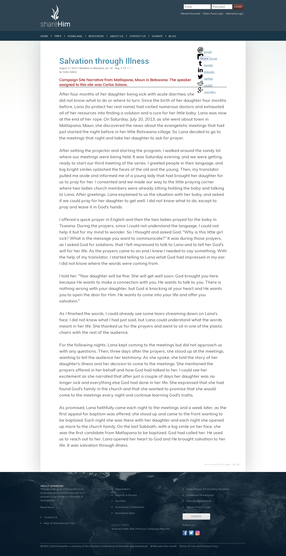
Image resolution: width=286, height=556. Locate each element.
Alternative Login (234, 13)
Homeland (75, 36)
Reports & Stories (126, 495)
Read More (47, 507)
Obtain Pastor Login (212, 13)
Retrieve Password (190, 13)
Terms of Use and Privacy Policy (198, 546)
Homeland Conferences (129, 507)
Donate (157, 36)
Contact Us (138, 36)
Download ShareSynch (200, 495)
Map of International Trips (59, 523)
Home (44, 36)
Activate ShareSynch (198, 500)
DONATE (196, 516)
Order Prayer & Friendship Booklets (207, 489)
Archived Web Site (123, 528)
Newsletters (122, 489)
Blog (172, 36)
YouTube (120, 500)
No (238, 464)
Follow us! (189, 525)
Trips (57, 36)
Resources (96, 36)
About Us (116, 36)
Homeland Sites (125, 513)
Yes (233, 464)
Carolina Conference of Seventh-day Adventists (119, 546)
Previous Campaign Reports (152, 528)
